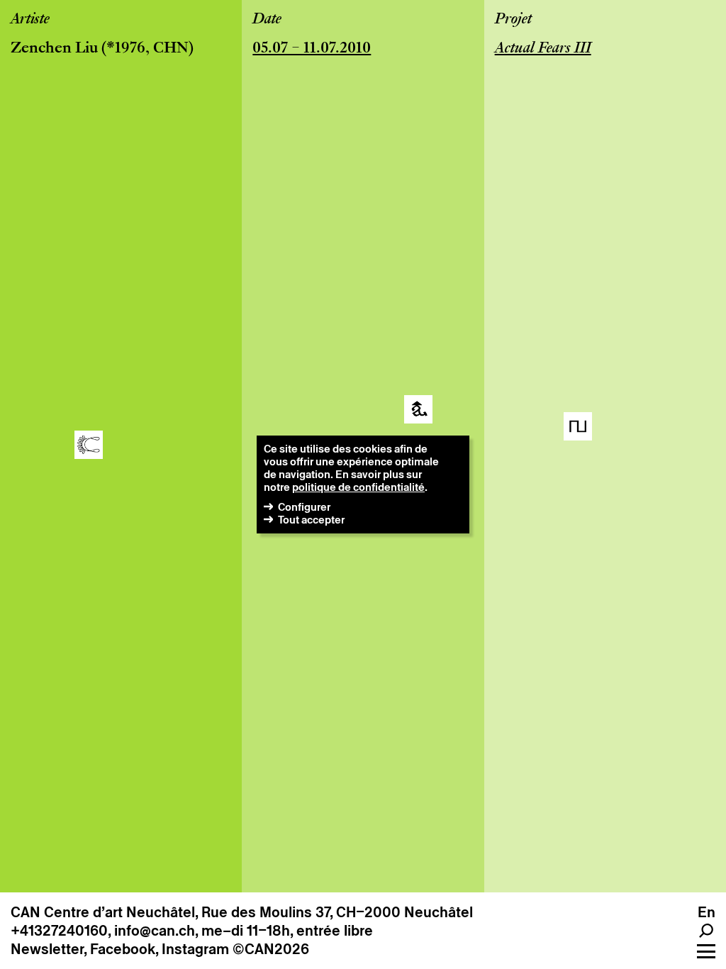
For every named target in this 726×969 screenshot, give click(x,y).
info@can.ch (154, 931)
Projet (513, 19)
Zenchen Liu (54, 48)
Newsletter (47, 949)
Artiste (30, 19)
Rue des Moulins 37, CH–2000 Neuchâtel (337, 912)
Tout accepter (311, 519)
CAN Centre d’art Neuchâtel (103, 912)
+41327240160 (59, 931)
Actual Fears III (543, 48)
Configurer (304, 506)
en (706, 912)
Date (266, 19)
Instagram (195, 949)
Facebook (122, 949)
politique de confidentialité (358, 487)
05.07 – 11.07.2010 (311, 48)
